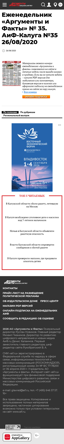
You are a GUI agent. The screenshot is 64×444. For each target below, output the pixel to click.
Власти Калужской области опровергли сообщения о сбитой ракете (32, 246)
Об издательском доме (20, 301)
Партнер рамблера (32, 427)
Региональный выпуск (16, 115)
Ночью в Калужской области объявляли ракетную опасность (32, 232)
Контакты (10, 288)
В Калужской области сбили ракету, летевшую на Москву (32, 205)
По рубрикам (27, 112)
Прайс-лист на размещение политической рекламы (23, 294)
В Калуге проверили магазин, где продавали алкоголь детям (32, 260)
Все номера (30, 92)
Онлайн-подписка (36, 97)
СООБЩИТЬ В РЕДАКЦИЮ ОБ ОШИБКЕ (28, 318)
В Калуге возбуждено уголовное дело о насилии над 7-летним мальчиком (32, 219)
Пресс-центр (49, 301)
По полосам (10, 112)
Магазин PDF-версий (18, 305)
